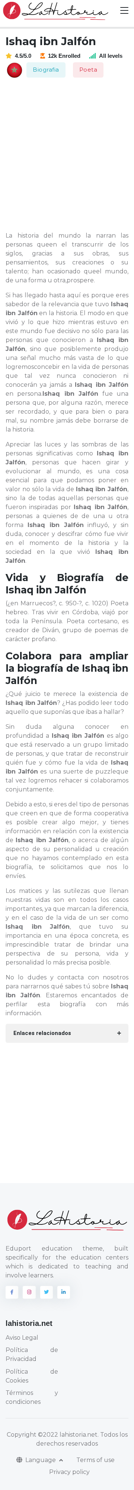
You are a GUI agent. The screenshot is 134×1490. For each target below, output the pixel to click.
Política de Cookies (32, 1376)
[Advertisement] (67, 155)
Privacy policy (69, 1471)
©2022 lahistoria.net (68, 1434)
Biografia (46, 69)
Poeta (88, 69)
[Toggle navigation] (124, 10)
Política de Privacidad (32, 1354)
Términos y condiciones (32, 1397)
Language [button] (41, 1460)
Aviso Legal (22, 1337)
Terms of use (95, 1460)
